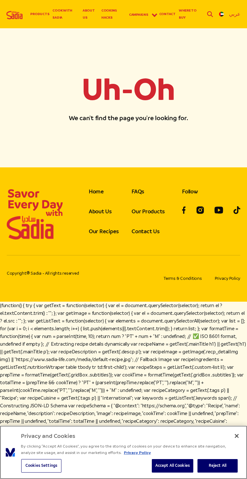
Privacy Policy (228, 278)
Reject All (217, 465)
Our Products (148, 211)
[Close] (237, 436)
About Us (89, 14)
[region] (123, 452)
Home (96, 191)
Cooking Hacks (109, 14)
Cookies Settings (41, 465)
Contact (167, 14)
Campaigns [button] (138, 15)
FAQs (138, 191)
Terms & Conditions (183, 278)
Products (39, 14)
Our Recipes (104, 231)
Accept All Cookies (172, 465)
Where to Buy (188, 14)
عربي (235, 14)
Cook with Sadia (62, 14)
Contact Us (146, 231)
